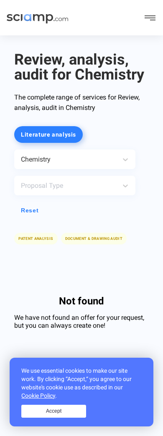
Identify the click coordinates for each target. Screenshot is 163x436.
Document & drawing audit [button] (94, 239)
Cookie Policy (38, 395)
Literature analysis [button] (48, 134)
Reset (29, 210)
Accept (53, 411)
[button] (94, 238)
